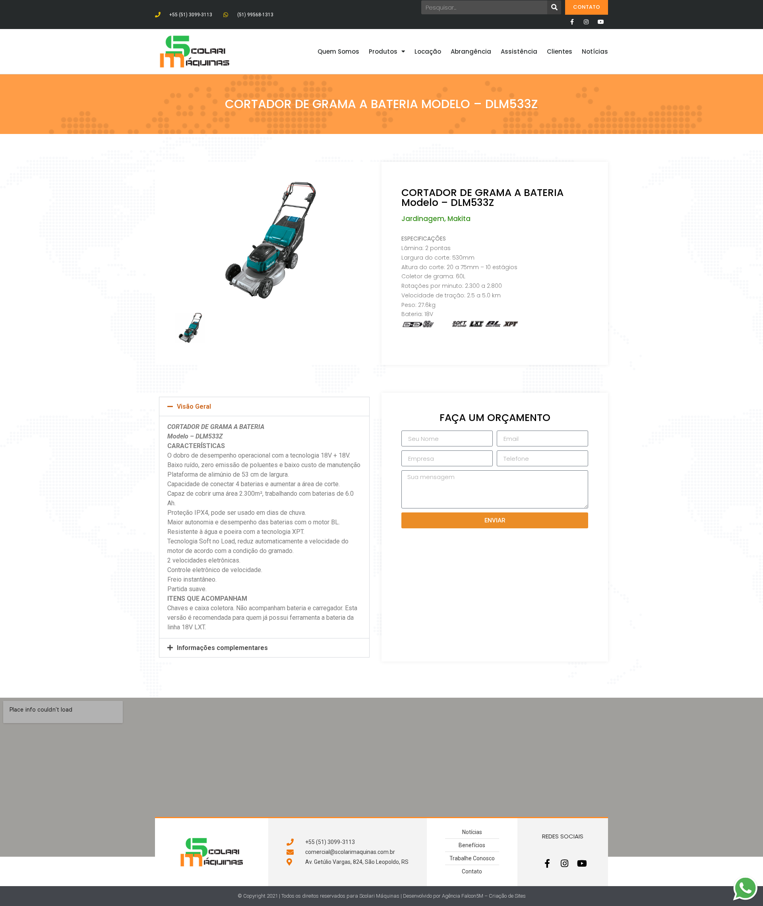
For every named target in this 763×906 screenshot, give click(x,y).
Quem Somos (338, 51)
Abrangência (471, 51)
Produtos (383, 51)
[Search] (554, 7)
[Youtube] (601, 22)
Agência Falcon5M (462, 896)
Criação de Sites (507, 896)
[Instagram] (586, 22)
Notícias (595, 51)
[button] (264, 406)
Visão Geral (194, 406)
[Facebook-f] (572, 22)
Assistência (519, 51)
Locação (427, 51)
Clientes (559, 51)
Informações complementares (222, 648)
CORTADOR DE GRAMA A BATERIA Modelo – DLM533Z (482, 198)
